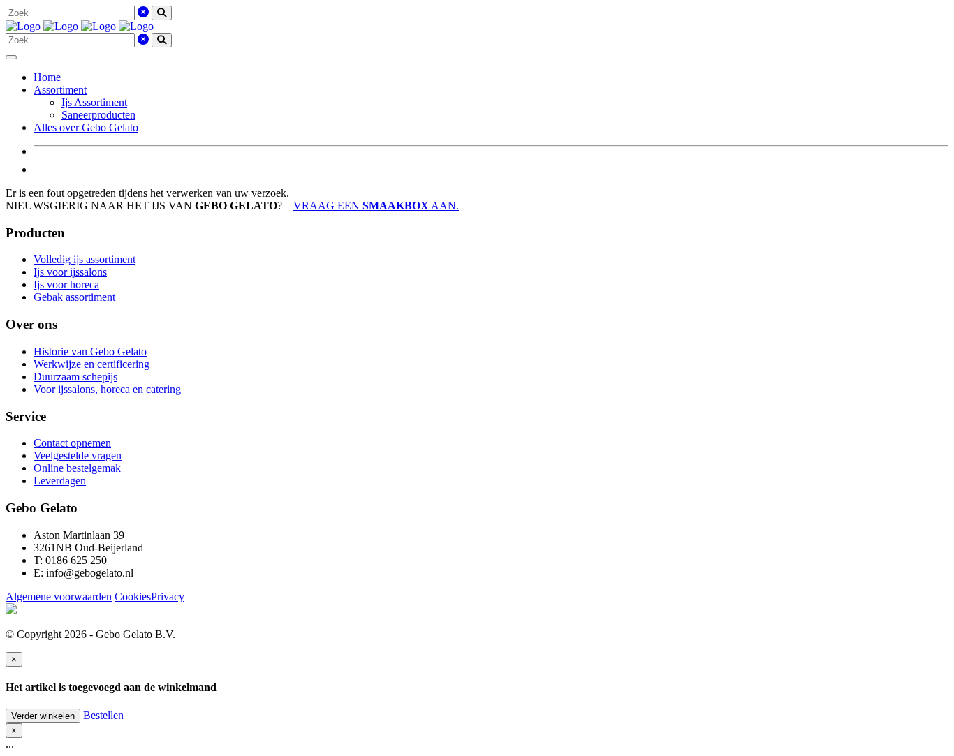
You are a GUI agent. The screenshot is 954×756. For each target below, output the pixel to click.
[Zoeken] (162, 13)
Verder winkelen (43, 716)
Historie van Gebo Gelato (90, 351)
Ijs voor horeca (66, 284)
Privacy (167, 596)
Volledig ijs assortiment (84, 259)
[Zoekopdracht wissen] (143, 12)
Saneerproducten (98, 115)
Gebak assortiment (74, 297)
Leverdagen (60, 481)
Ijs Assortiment (94, 102)
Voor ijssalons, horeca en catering (107, 389)
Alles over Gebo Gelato (86, 127)
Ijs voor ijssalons (70, 272)
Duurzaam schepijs (75, 377)
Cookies (133, 596)
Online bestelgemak (77, 468)
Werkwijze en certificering (91, 364)
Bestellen (103, 715)
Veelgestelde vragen (78, 455)
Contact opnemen (72, 443)
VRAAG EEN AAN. (376, 206)
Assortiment (60, 90)
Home (47, 77)
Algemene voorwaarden (59, 596)
